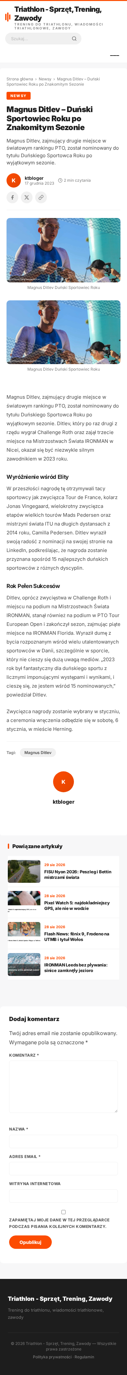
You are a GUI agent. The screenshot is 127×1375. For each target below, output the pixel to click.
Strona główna (20, 78)
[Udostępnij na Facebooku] (12, 197)
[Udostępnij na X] (27, 197)
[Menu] (114, 55)
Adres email (25, 1156)
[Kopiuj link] (41, 197)
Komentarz (24, 1055)
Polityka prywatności (52, 1356)
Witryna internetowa (35, 1183)
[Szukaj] (74, 38)
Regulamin (84, 1356)
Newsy (45, 78)
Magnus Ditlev (37, 752)
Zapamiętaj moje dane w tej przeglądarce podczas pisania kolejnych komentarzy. (59, 1223)
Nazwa (19, 1129)
